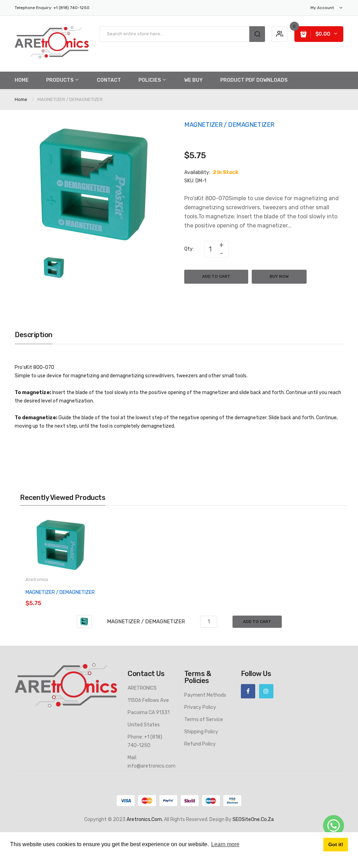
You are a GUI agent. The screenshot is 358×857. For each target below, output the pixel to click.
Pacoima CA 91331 (149, 713)
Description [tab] (33, 335)
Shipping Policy (201, 732)
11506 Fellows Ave (148, 700)
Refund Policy (200, 744)
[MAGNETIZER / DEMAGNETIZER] (54, 267)
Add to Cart (216, 276)
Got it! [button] (335, 844)
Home (21, 99)
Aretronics (37, 579)
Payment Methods (205, 695)
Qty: (189, 249)
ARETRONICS (142, 688)
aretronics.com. (145, 819)
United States (144, 725)
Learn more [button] (225, 844)
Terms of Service (203, 719)
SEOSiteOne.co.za (253, 819)
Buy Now (279, 276)
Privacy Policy (200, 707)
